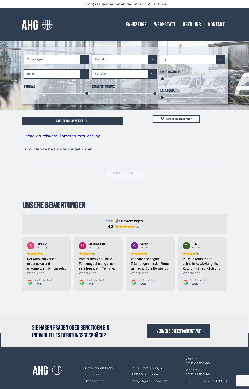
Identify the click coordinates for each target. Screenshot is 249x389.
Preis (44, 136)
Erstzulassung (88, 136)
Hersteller (31, 136)
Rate (53, 136)
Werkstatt (165, 24)
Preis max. (29, 87)
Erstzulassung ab (170, 72)
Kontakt (216, 24)
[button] (84, 59)
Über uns (192, 24)
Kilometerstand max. (103, 87)
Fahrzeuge (136, 24)
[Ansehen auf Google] (30, 245)
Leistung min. (167, 91)
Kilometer (66, 136)
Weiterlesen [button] (35, 273)
